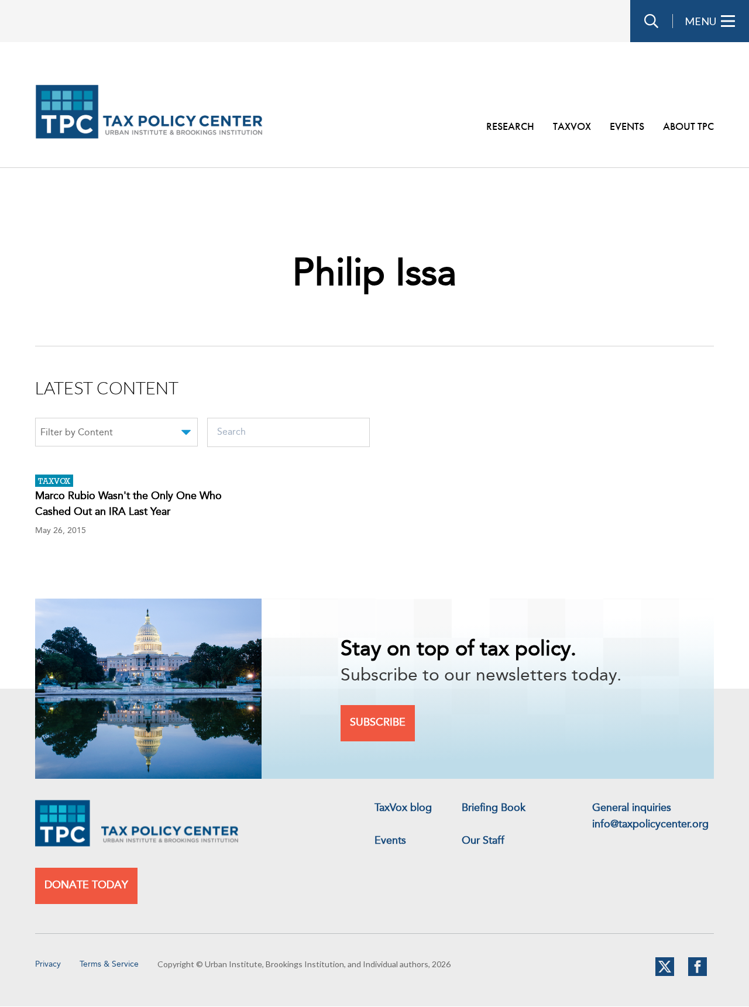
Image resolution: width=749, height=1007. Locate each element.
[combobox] (116, 434)
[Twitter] (664, 973)
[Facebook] (697, 973)
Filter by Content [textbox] (76, 433)
